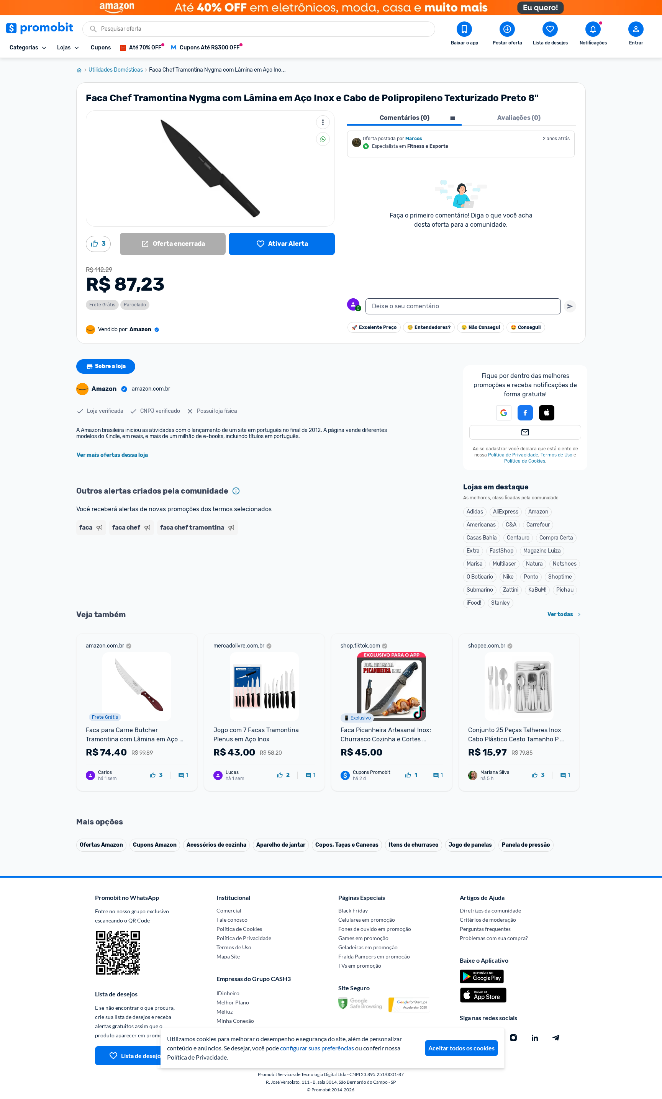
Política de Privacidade (513, 455)
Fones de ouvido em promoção (374, 929)
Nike (508, 577)
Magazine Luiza (542, 551)
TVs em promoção (359, 965)
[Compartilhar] (323, 139)
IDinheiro (227, 993)
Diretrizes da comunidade (490, 910)
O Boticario (480, 577)
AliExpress (505, 512)
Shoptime (560, 577)
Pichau (565, 590)
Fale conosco (231, 919)
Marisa (475, 564)
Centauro (518, 538)
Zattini (510, 590)
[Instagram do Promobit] (513, 1037)
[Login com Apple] (546, 412)
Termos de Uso (556, 455)
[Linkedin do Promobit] (535, 1037)
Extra (473, 551)
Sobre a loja (110, 366)
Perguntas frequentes (485, 929)
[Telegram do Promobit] (556, 1037)
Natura (534, 564)
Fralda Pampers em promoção (374, 956)
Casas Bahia (482, 538)
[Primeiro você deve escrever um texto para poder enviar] (570, 306)
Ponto (531, 577)
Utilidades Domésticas (115, 70)
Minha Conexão (235, 1020)
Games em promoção (363, 938)
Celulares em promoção (366, 919)
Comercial (228, 910)
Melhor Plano (232, 1002)
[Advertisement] (223, 568)
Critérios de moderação (488, 919)
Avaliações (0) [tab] (519, 117)
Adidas (475, 512)
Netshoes (565, 564)
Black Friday (353, 910)
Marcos (413, 138)
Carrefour (538, 525)
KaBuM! (537, 590)
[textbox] (463, 306)
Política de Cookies (524, 461)
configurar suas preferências (317, 1048)
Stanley (500, 603)
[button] (546, 413)
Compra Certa (556, 538)
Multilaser (504, 564)
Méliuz (224, 1011)
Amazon (538, 512)
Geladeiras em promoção (368, 947)
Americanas (481, 525)
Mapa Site (228, 956)
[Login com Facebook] (525, 412)
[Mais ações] (323, 122)
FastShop (501, 551)
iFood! (474, 603)
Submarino (480, 590)
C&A (511, 525)
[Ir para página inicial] (82, 70)
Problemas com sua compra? (494, 938)
